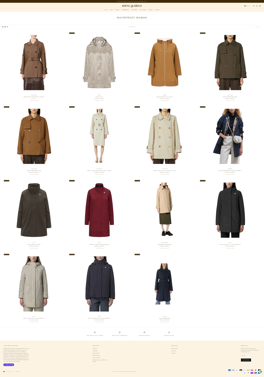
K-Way (33, 242)
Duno (99, 95)
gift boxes (143, 9)
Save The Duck (164, 242)
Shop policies (96, 353)
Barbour (230, 168)
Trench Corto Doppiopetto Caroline (33, 96)
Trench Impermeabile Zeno (230, 96)
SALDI (106, 9)
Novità (157, 9)
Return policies (96, 355)
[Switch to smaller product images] (5, 27)
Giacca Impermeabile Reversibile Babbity (230, 170)
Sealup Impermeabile (164, 318)
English (17, 371)
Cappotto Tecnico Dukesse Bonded (99, 244)
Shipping (95, 348)
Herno (164, 95)
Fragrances (125, 9)
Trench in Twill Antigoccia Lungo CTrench (99, 170)
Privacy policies (96, 357)
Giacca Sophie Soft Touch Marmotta (230, 244)
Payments (95, 351)
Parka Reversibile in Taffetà (165, 96)
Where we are (174, 348)
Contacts (173, 353)
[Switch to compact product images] (7, 27)
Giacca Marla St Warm (33, 244)
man (111, 9)
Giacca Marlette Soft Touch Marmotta (99, 318)
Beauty (151, 9)
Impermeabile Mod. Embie (165, 244)
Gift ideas (134, 9)
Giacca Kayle (99, 96)
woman (117, 9)
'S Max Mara (34, 95)
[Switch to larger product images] (2, 27)
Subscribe (246, 360)
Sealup (164, 316)
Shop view (173, 351)
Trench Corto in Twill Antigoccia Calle (164, 170)
